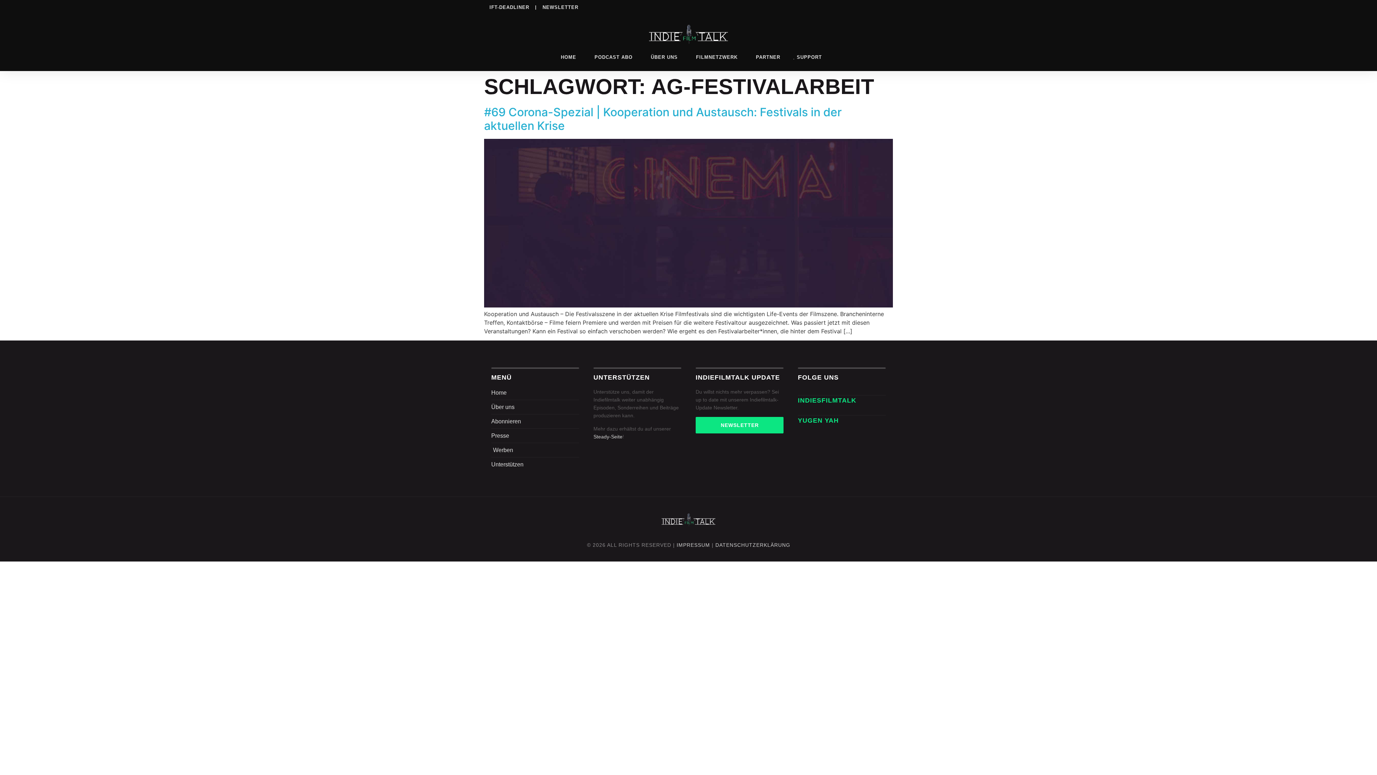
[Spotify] (838, 6)
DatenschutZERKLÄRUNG (752, 545)
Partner (768, 57)
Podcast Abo (614, 57)
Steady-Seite (608, 437)
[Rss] (867, 6)
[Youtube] (882, 6)
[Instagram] (809, 6)
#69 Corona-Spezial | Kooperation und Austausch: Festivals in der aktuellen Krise (663, 119)
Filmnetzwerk (717, 57)
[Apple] (853, 6)
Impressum (693, 545)
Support (809, 57)
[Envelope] (802, 411)
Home (568, 57)
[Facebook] (794, 6)
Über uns (664, 57)
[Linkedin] (823, 6)
